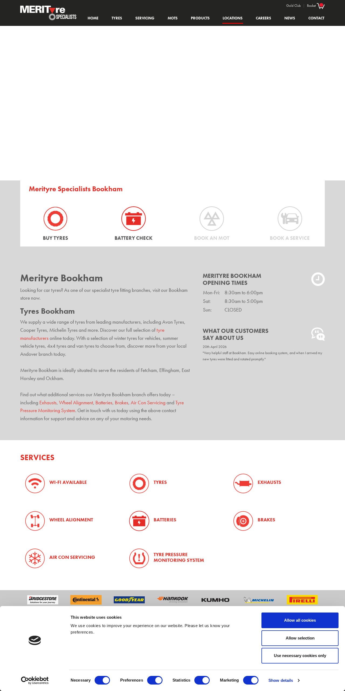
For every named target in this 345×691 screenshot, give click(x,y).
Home (93, 18)
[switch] (155, 680)
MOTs (173, 18)
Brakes (121, 402)
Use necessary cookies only (300, 655)
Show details (280, 680)
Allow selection (300, 638)
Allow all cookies (300, 620)
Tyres (117, 18)
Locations (233, 18)
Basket (312, 5)
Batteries (103, 402)
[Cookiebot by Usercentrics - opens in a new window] (34, 680)
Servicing (144, 18)
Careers (263, 18)
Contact (316, 18)
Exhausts (48, 402)
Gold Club (293, 5)
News (289, 18)
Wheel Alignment (76, 402)
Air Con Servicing (148, 402)
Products (200, 18)
